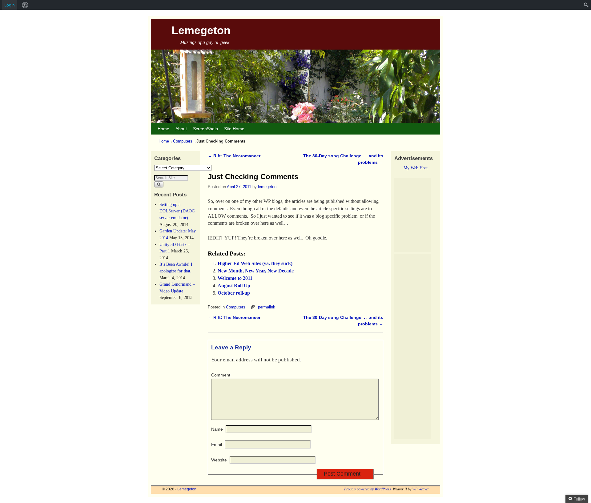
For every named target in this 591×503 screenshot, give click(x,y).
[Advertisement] (412, 215)
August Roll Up (234, 285)
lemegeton (267, 186)
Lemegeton (201, 30)
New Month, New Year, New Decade (256, 270)
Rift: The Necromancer (234, 155)
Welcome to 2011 (235, 278)
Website (219, 459)
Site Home (234, 128)
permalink (266, 307)
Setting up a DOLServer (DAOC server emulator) (177, 211)
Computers (182, 141)
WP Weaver (420, 489)
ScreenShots (205, 128)
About (181, 128)
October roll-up (234, 293)
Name (217, 429)
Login (9, 4)
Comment (220, 374)
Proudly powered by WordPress (367, 489)
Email (216, 444)
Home (163, 128)
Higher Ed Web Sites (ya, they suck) (255, 263)
